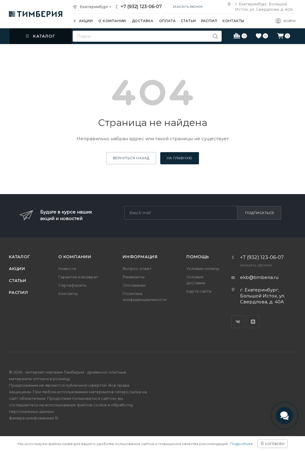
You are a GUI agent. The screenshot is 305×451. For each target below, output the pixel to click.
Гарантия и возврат (78, 276)
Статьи (18, 280)
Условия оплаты (202, 268)
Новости (67, 268)
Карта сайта (198, 291)
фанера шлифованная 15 (33, 418)
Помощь (197, 256)
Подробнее (241, 443)
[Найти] (215, 36)
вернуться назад (131, 158)
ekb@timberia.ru (259, 277)
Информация (140, 256)
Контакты (68, 293)
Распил (18, 292)
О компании (74, 256)
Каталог (19, 256)
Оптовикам (134, 285)
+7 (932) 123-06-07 (141, 6)
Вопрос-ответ (137, 268)
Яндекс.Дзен (253, 321)
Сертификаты (72, 285)
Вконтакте (237, 321)
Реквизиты (133, 276)
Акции (17, 268)
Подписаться (259, 213)
